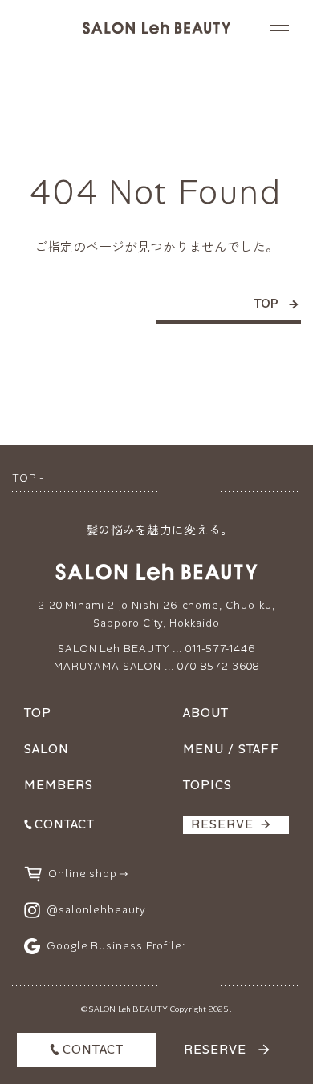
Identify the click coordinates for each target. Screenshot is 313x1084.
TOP (266, 304)
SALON (46, 749)
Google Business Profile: (116, 946)
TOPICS (207, 785)
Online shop (82, 873)
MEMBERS (58, 785)
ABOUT (206, 713)
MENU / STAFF (231, 749)
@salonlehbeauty (96, 910)
